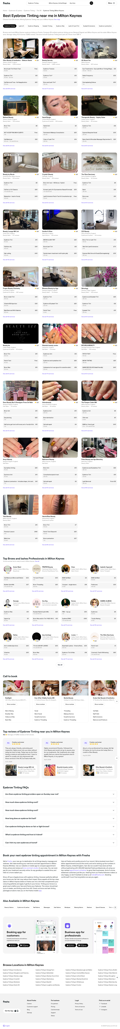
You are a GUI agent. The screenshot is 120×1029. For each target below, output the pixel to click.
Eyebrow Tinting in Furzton (73, 985)
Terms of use (79, 1009)
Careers (29, 1003)
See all (60, 665)
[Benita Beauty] (75, 701)
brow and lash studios (31, 868)
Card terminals (55, 1009)
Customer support (32, 1006)
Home (5, 10)
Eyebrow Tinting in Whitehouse (75, 982)
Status (53, 1015)
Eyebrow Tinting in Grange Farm (45, 970)
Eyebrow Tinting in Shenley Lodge (13, 976)
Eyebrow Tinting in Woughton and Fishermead (16, 973)
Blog (28, 1009)
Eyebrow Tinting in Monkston (11, 982)
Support (53, 1012)
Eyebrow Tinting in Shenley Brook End (77, 979)
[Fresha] (6, 3)
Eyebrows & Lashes (15, 10)
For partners (54, 1003)
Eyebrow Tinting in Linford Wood (75, 976)
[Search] (91, 3)
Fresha (9, 861)
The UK (39, 10)
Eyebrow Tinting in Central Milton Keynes (78, 973)
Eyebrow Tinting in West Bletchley (108, 973)
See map (57, 19)
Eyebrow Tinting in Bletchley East (107, 982)
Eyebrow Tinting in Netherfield (44, 973)
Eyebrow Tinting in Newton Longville (108, 985)
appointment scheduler (78, 870)
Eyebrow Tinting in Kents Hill (11, 985)
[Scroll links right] (117, 977)
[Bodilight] (16, 701)
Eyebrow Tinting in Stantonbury (45, 979)
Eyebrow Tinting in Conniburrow (12, 970)
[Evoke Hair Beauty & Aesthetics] (104, 701)
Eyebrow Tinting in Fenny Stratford (108, 970)
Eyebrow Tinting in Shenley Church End (47, 976)
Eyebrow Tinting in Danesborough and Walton (79, 970)
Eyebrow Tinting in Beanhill (43, 982)
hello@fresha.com (98, 875)
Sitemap (29, 1012)
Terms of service (80, 1006)
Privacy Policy (79, 1003)
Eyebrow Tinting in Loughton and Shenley (48, 985)
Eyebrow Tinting (29, 10)
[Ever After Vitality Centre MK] (45, 701)
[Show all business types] (115, 907)
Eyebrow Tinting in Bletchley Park (107, 979)
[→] (116, 701)
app (40, 890)
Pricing (53, 1006)
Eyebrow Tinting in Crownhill (11, 979)
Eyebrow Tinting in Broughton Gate (108, 976)
